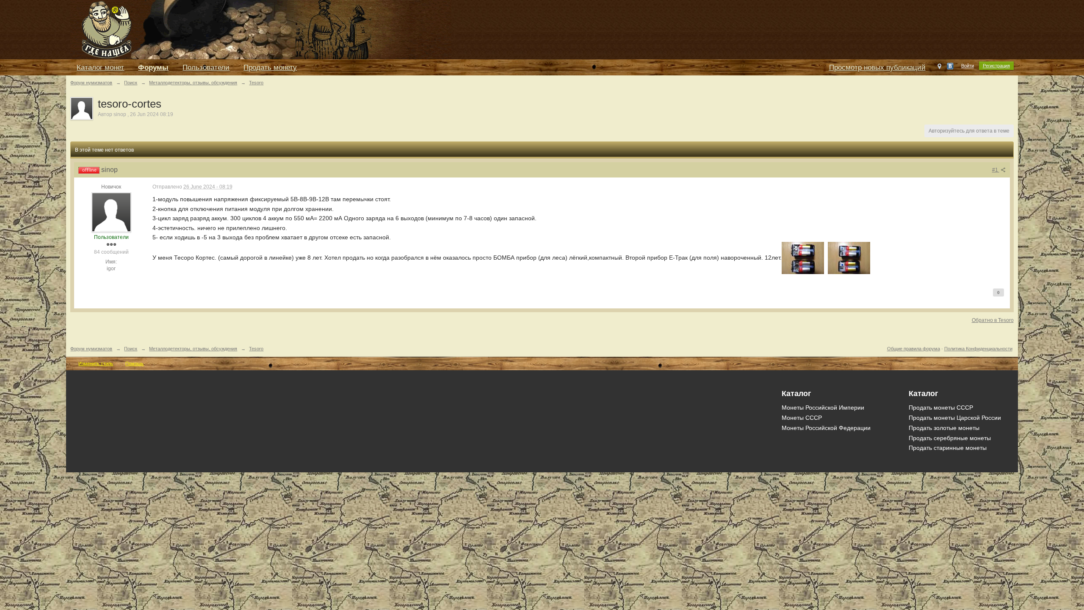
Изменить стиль (95, 363)
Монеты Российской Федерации (826, 427)
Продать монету (270, 68)
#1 (995, 170)
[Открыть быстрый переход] (939, 68)
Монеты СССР (802, 417)
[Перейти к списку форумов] (260, 29)
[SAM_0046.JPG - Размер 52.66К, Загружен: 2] (803, 258)
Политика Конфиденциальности (978, 348)
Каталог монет (100, 68)
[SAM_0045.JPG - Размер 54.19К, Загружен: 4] (849, 258)
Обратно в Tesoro (993, 320)
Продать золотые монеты (944, 427)
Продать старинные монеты (948, 447)
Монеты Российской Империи (823, 407)
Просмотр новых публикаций (877, 68)
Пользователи (206, 68)
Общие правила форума (913, 348)
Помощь (134, 363)
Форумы (153, 68)
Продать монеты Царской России (955, 417)
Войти (967, 65)
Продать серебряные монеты (950, 438)
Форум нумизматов (91, 348)
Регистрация (996, 65)
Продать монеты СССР (941, 407)
